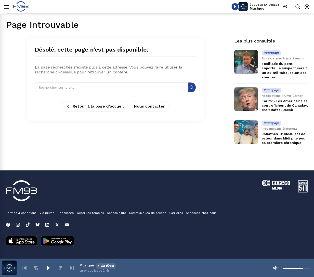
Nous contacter (149, 106)
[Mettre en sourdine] (275, 267)
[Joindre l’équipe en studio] (285, 6)
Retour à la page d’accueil (98, 106)
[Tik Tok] (28, 225)
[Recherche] (192, 87)
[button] (24, 268)
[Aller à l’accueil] (20, 10)
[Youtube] (67, 225)
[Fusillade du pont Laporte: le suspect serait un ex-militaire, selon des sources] (246, 62)
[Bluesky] (37, 225)
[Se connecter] (307, 7)
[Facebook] (8, 225)
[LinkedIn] (47, 225)
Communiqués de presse (147, 213)
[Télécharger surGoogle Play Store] (57, 241)
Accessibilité (116, 213)
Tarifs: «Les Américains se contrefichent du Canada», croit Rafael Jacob (285, 105)
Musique (257, 8)
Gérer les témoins (90, 213)
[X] (57, 225)
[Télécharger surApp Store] (21, 241)
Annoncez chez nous (201, 213)
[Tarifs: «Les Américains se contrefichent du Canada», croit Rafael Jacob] (246, 99)
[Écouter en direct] (235, 7)
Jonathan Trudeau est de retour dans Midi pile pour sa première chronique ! (284, 138)
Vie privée (46, 213)
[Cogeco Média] (276, 188)
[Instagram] (18, 225)
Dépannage (65, 213)
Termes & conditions (21, 213)
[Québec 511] (303, 191)
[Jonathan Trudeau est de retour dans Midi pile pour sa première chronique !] (246, 132)
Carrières (176, 213)
